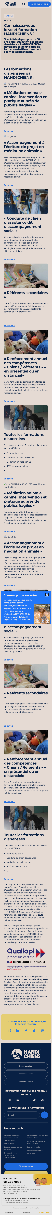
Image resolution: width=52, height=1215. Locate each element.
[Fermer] (46, 594)
